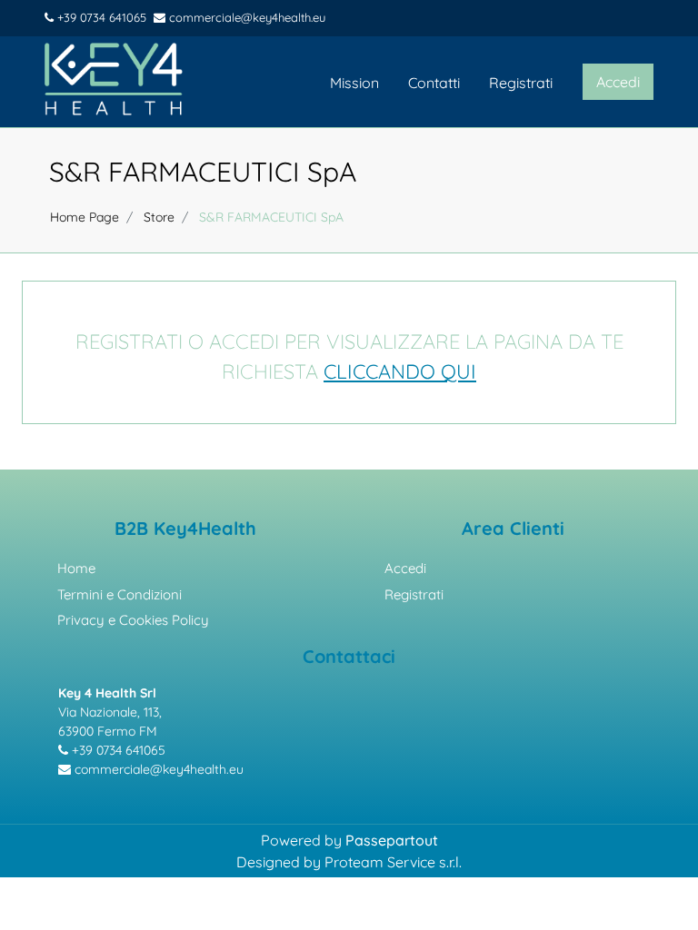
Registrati (521, 83)
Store (159, 217)
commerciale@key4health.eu (245, 17)
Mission (354, 83)
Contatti (434, 83)
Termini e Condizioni (119, 594)
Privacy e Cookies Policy (133, 619)
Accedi (405, 568)
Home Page (84, 217)
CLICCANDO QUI (400, 371)
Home (76, 568)
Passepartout (391, 840)
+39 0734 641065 (100, 17)
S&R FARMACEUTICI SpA (202, 171)
